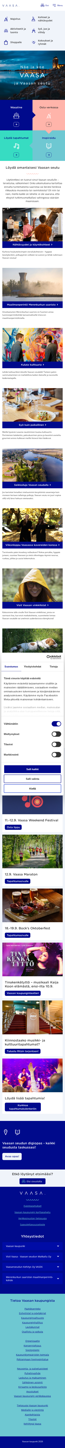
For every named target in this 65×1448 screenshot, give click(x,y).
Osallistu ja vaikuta (32, 1331)
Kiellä (32, 788)
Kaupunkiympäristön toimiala (32, 1354)
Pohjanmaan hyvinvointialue (32, 1359)
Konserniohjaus (32, 1345)
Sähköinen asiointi (32, 1382)
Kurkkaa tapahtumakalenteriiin (22, 1107)
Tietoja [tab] (54, 666)
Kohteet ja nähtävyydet (45, 19)
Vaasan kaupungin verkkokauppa (32, 1396)
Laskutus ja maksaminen (32, 1377)
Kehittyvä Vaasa (32, 1423)
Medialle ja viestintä (32, 1410)
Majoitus (15, 18)
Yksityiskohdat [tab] (32, 666)
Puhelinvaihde (32, 1373)
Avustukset (32, 1391)
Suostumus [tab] (11, 666)
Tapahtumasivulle (17, 881)
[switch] (56, 734)
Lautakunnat (33, 1327)
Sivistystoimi (32, 1350)
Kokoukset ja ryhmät (45, 42)
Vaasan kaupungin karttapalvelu (32, 1212)
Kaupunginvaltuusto (32, 1317)
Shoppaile (16, 42)
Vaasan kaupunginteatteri (23, 993)
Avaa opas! (12, 1156)
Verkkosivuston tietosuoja (32, 1218)
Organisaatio (32, 1341)
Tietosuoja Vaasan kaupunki (32, 1405)
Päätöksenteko (32, 1308)
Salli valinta (32, 778)
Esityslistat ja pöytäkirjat (32, 1313)
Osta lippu (13, 827)
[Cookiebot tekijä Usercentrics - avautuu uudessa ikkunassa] (46, 657)
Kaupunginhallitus (32, 1322)
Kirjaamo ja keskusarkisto (32, 1386)
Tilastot (32, 1419)
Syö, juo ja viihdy (44, 30)
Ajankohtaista (32, 1414)
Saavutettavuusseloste (32, 1224)
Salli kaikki (32, 769)
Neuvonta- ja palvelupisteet (32, 1368)
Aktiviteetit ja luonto (18, 30)
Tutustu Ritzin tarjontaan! (23, 1051)
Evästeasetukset (33, 1205)
